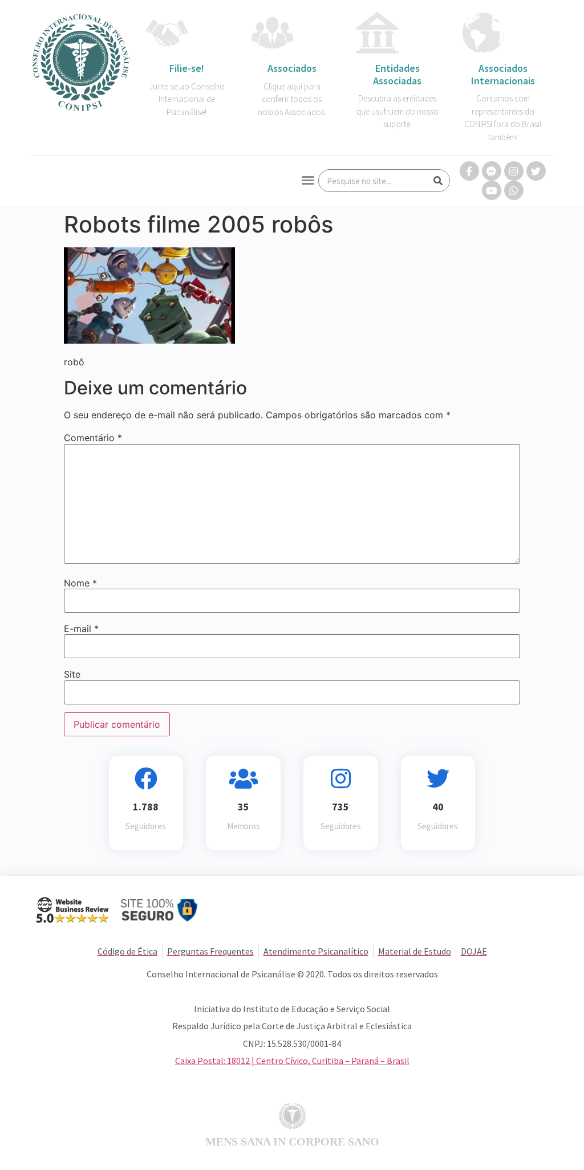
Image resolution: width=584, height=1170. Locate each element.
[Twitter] (536, 171)
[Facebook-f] (469, 171)
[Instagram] (514, 171)
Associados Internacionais (503, 74)
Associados (292, 68)
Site (72, 674)
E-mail (81, 628)
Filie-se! (186, 68)
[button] (308, 180)
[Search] (438, 180)
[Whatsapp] (514, 190)
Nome (80, 583)
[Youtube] (491, 190)
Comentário (93, 437)
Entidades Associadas (397, 74)
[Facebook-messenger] (491, 171)
